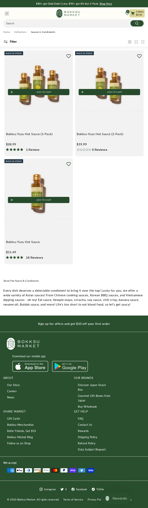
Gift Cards (13, 418)
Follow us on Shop (19, 443)
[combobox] (74, 23)
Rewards (83, 431)
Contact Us (85, 424)
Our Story (13, 385)
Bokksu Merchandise (20, 424)
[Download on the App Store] (30, 370)
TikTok (100, 489)
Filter (13, 41)
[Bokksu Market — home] (68, 13)
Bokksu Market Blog (20, 437)
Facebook (81, 489)
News (10, 397)
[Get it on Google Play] (70, 370)
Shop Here (106, 3)
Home (6, 31)
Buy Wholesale (87, 406)
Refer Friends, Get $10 (21, 431)
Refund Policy (87, 443)
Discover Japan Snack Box (92, 387)
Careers (12, 391)
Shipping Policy (87, 437)
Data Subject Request (92, 449)
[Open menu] (6, 13)
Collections (20, 31)
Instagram (50, 489)
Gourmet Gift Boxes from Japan (94, 398)
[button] (69, 56)
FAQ (80, 418)
